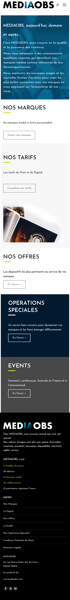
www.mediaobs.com (12, 579)
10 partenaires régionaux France (19, 488)
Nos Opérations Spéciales (16, 533)
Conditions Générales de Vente (18, 540)
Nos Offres (9, 518)
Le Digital (8, 511)
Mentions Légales (12, 547)
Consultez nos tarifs (19, 188)
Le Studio (8, 526)
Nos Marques (10, 504)
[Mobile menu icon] (64, 5)
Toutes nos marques (19, 135)
